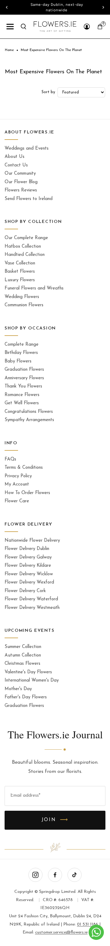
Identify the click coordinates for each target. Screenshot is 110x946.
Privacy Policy (18, 476)
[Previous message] (6, 7)
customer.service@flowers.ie (61, 932)
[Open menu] (10, 26)
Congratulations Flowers (29, 411)
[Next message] (103, 7)
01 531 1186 (87, 924)
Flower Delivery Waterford (31, 599)
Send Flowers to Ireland (29, 199)
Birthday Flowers (21, 353)
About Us (14, 157)
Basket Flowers (20, 271)
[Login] (86, 26)
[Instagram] (35, 875)
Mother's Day (18, 689)
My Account (17, 484)
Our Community (20, 173)
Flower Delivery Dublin (27, 549)
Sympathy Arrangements (29, 420)
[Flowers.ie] (55, 26)
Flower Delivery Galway (28, 557)
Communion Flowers (24, 305)
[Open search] (23, 26)
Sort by (48, 92)
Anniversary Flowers (24, 378)
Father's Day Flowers (26, 697)
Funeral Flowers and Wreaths (34, 288)
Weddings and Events (27, 148)
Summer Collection (23, 647)
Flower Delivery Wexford (29, 582)
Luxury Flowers (20, 280)
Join (55, 820)
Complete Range (21, 344)
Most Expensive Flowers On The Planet (51, 50)
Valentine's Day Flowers (28, 672)
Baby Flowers (18, 361)
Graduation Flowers (24, 369)
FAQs (10, 459)
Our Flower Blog (21, 182)
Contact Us (16, 165)
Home (9, 50)
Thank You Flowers (23, 386)
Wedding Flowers (22, 297)
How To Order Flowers (27, 493)
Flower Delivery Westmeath (32, 608)
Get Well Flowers (22, 403)
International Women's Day (32, 680)
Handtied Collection (25, 255)
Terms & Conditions (24, 467)
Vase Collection (20, 263)
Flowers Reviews (21, 190)
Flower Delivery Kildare (28, 565)
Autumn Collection (23, 655)
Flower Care (17, 501)
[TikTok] (75, 875)
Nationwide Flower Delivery (32, 540)
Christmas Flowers (22, 663)
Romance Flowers (22, 395)
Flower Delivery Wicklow (29, 574)
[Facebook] (55, 875)
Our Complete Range (26, 238)
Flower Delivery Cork (25, 591)
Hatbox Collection (23, 246)
